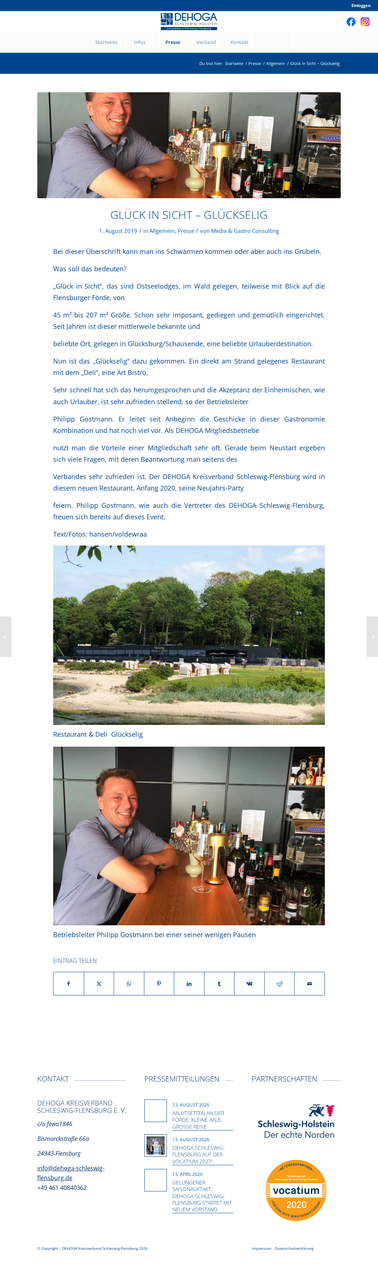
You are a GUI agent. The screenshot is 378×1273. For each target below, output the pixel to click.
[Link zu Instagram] (365, 21)
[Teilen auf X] (99, 983)
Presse (186, 230)
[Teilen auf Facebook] (69, 983)
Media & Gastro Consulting (245, 230)
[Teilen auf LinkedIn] (189, 983)
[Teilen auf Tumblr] (219, 983)
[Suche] (272, 42)
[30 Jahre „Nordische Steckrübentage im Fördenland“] (5, 636)
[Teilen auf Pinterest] (159, 983)
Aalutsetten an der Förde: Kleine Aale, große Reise (198, 1119)
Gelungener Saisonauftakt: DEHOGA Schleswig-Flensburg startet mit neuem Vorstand (202, 1196)
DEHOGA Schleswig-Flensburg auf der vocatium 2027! (198, 1154)
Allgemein (162, 230)
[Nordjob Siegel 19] (296, 1190)
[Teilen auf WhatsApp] (129, 983)
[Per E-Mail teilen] (309, 983)
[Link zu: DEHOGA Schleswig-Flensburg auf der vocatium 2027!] (156, 1145)
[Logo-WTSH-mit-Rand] (296, 1122)
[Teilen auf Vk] (249, 983)
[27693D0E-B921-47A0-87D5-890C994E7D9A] (189, 145)
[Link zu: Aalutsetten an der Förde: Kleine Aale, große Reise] (156, 1107)
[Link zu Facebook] (351, 21)
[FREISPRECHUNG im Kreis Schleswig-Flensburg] (372, 636)
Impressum (261, 1248)
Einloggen (361, 5)
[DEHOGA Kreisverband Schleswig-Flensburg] (189, 22)
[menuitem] (359, 5)
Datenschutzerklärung (294, 1248)
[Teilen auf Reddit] (280, 983)
